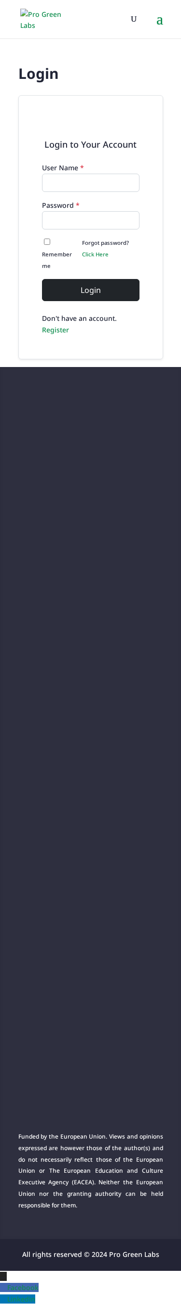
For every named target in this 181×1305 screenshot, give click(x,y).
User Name (63, 167)
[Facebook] (3, 1287)
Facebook (23, 1287)
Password (61, 205)
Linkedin (21, 1299)
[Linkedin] (3, 1299)
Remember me (57, 260)
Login (91, 290)
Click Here (95, 254)
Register (55, 329)
